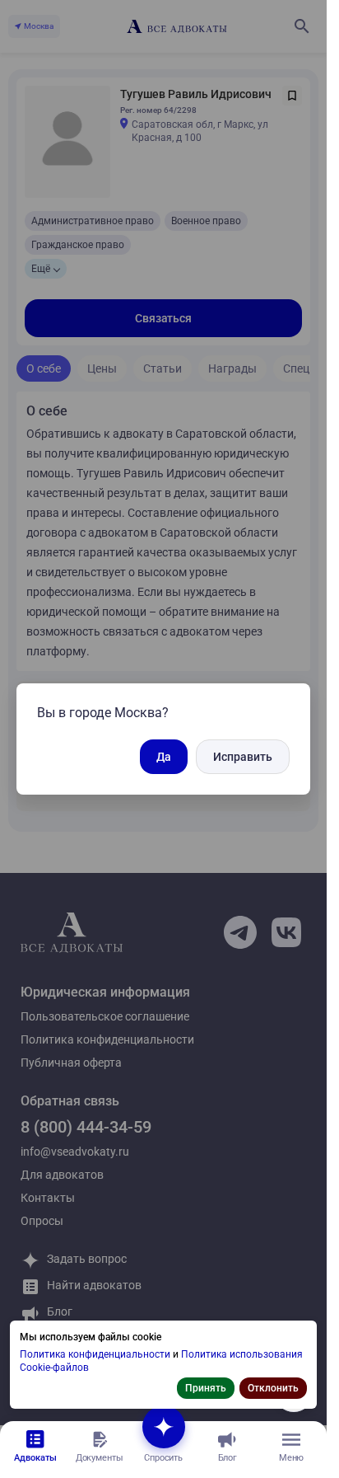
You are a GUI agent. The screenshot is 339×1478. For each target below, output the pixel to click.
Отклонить (273, 1388)
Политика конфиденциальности (96, 1354)
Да (163, 756)
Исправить (242, 756)
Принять (205, 1388)
